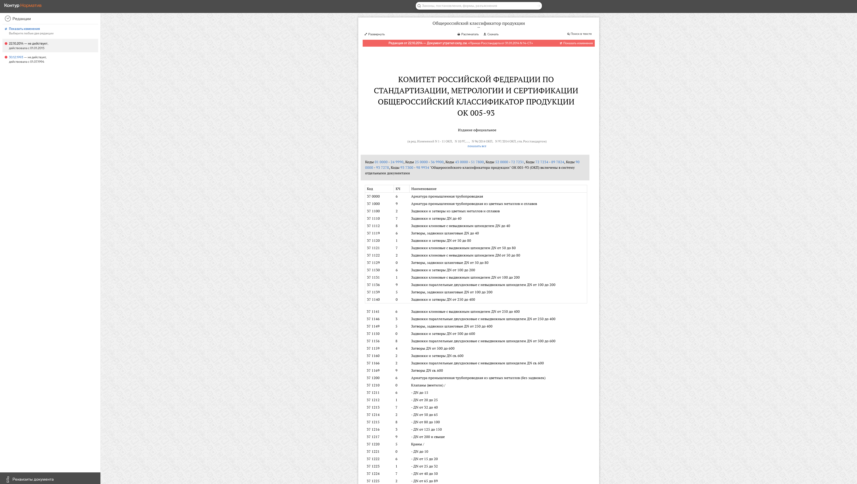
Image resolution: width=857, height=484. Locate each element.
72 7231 (517, 162)
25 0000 (421, 162)
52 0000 (501, 162)
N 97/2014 (502, 141)
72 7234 (541, 162)
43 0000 (461, 162)
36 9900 (437, 162)
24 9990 (397, 162)
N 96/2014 (478, 141)
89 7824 (557, 162)
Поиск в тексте (581, 34)
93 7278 (382, 167)
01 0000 (381, 162)
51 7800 (477, 162)
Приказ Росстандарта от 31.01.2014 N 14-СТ (500, 43)
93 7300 (406, 167)
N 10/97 (460, 141)
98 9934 (422, 167)
